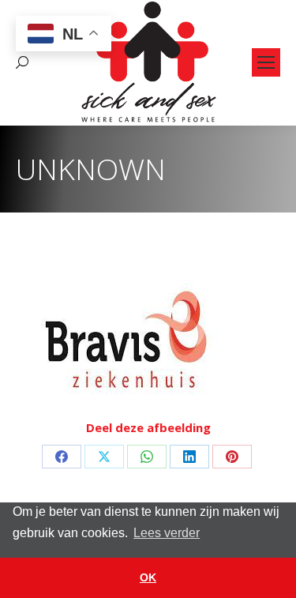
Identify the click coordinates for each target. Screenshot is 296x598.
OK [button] (148, 577)
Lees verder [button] (166, 533)
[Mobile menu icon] (266, 62)
